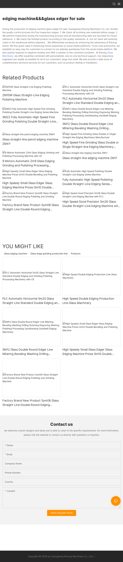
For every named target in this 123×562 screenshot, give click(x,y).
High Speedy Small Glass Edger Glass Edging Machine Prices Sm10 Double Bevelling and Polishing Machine (27, 185)
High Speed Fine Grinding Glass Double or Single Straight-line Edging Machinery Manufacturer (90, 145)
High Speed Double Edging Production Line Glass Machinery (88, 301)
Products (75, 253)
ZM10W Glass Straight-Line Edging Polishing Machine (25, 97)
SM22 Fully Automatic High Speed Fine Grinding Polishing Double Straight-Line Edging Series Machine (29, 119)
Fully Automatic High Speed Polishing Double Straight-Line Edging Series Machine (87, 182)
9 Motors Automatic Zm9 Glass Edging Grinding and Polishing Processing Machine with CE (28, 163)
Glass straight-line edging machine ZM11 (89, 158)
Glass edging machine (15, 253)
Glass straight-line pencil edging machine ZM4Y (30, 141)
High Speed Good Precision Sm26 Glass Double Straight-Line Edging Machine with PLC (91, 204)
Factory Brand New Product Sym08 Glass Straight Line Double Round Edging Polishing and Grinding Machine (30, 207)
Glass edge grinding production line (49, 253)
